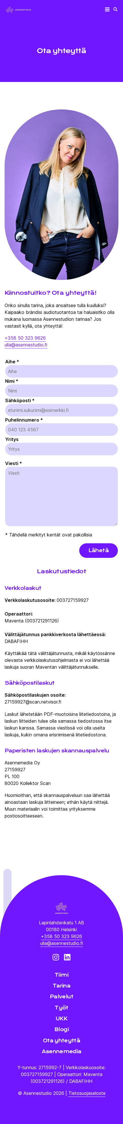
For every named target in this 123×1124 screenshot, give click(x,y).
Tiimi (61, 975)
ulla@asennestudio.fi (26, 345)
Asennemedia (62, 1051)
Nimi (11, 381)
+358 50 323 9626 (25, 338)
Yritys (12, 439)
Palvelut (61, 996)
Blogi (61, 1029)
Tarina (61, 986)
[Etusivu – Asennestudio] (61, 908)
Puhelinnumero (24, 420)
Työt (61, 1008)
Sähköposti (20, 400)
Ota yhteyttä (61, 1040)
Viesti (13, 463)
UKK (61, 1018)
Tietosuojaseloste (87, 1093)
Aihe (12, 361)
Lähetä (98, 550)
